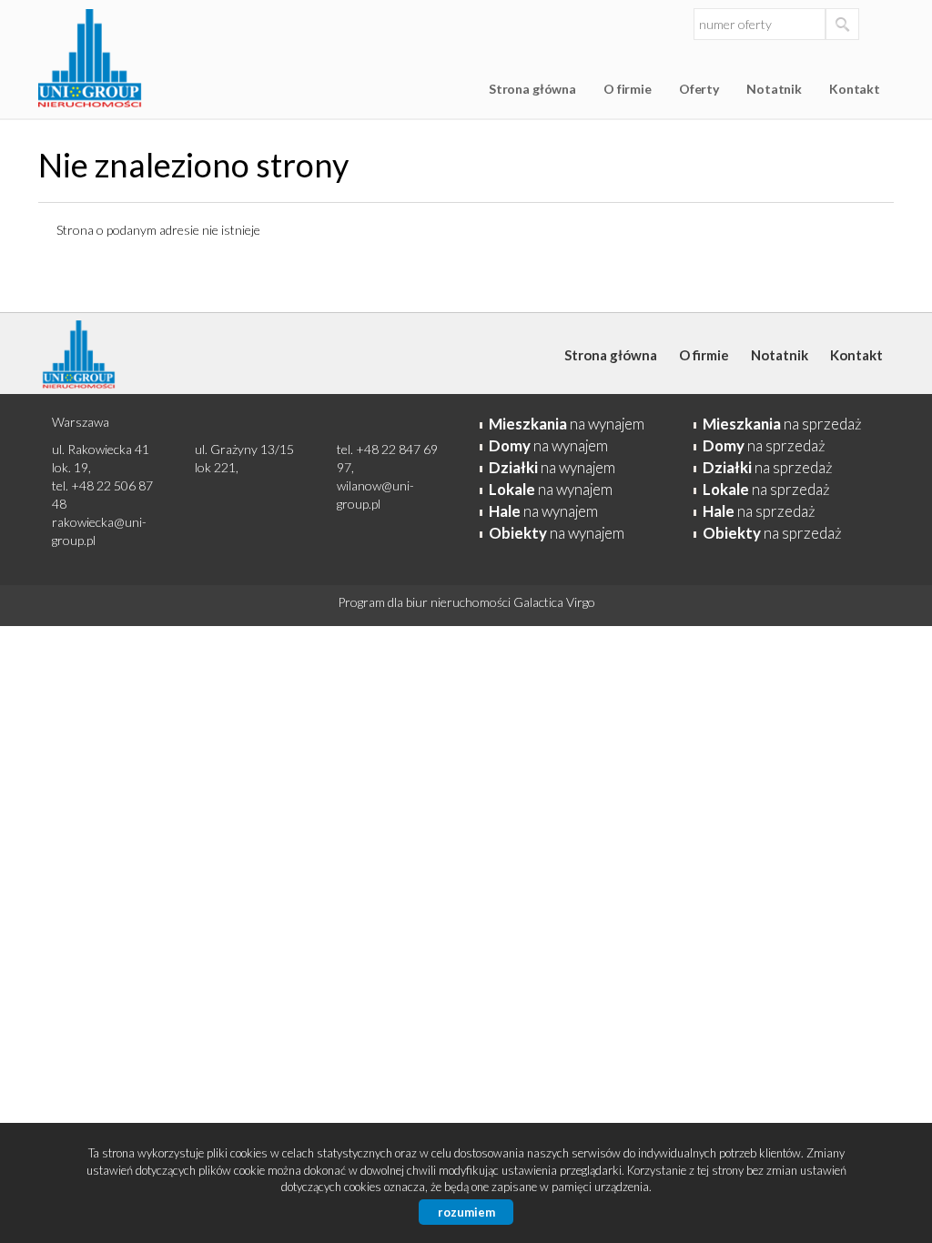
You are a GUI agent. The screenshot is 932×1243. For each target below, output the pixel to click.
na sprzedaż (782, 423)
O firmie (627, 88)
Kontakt (854, 88)
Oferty (699, 88)
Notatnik (774, 88)
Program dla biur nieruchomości (425, 602)
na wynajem (566, 423)
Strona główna (532, 88)
